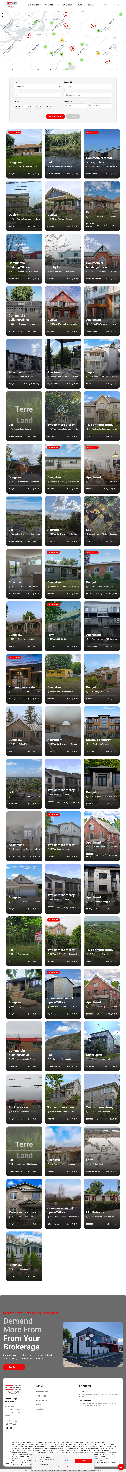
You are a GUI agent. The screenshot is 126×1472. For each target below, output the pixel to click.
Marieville (29, 1456)
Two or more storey (101, 1462)
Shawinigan (63, 1448)
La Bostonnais (31, 1442)
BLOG (80, 5)
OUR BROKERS (33, 5)
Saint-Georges (105, 1450)
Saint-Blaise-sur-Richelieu (45, 1442)
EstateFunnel (32, 1470)
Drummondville (99, 1442)
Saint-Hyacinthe (80, 1444)
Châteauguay (90, 1444)
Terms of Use (72, 1470)
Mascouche (96, 1450)
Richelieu (14, 1454)
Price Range (68, 101)
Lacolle (81, 1448)
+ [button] (2, 13)
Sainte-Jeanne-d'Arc (67, 1442)
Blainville (61, 1450)
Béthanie (45, 1450)
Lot (20, 1462)
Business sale (25, 1464)
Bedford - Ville (26, 1448)
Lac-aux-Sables (16, 1448)
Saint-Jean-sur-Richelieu (18, 1442)
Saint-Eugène (53, 1444)
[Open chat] (121, 1467)
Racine (32, 1452)
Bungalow (14, 1462)
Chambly (51, 1452)
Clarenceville (15, 1446)
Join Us (12, 1367)
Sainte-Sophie (53, 1448)
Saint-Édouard (110, 1446)
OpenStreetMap (110, 69)
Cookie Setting (65, 1461)
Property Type (18, 91)
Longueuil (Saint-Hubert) (66, 1444)
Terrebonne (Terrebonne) (56, 1446)
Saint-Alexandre (79, 1442)
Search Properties (55, 116)
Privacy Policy (52, 1470)
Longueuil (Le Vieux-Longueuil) (20, 1452)
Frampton (53, 1450)
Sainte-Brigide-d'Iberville (25, 1454)
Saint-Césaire (27, 1458)
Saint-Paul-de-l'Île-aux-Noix (83, 1450)
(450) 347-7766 (11, 1421)
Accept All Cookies (83, 1461)
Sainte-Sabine (72, 1448)
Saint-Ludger (113, 1456)
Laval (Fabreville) (41, 1452)
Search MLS (68, 82)
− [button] (2, 16)
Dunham (56, 1442)
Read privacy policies (63, 1466)
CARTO (124, 69)
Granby (68, 1446)
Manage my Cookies (95, 1470)
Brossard (96, 1456)
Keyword (67, 91)
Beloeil (102, 1446)
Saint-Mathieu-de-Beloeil (107, 1448)
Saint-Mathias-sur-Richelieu (40, 1448)
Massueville (104, 1456)
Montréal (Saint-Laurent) (18, 1460)
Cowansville (89, 1442)
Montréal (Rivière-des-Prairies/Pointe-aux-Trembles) (102, 1452)
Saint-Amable (44, 1444)
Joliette (112, 1454)
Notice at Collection (62, 1470)
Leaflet (103, 69)
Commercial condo (115, 1462)
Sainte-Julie (100, 1444)
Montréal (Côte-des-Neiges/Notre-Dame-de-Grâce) (25, 1444)
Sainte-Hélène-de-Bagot (91, 1448)
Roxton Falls (103, 1454)
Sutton (23, 1450)
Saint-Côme (99, 1460)
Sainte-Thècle (15, 1450)
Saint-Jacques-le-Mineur (91, 1446)
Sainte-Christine (110, 1444)
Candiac (21, 1456)
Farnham (31, 1446)
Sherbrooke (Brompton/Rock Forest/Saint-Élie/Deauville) (71, 1452)
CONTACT (92, 5)
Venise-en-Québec (77, 1446)
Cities (15, 82)
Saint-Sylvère (69, 1450)
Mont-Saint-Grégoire (42, 1446)
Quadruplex (16, 1464)
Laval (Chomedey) (16, 1458)
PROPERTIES (66, 5)
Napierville (24, 1446)
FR (105, 5)
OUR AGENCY (50, 5)
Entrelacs (14, 1456)
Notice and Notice (82, 1470)
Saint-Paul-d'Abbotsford (34, 1450)
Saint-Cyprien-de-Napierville (100, 1458)
